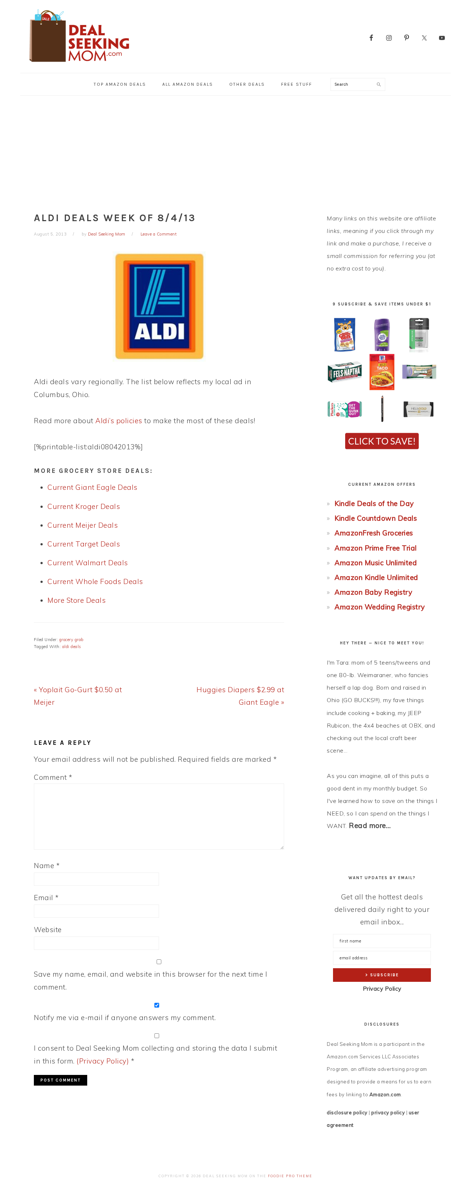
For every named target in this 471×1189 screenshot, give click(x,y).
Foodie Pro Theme (290, 1176)
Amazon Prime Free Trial (375, 548)
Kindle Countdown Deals (375, 518)
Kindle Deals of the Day (374, 503)
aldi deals (71, 646)
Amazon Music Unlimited (375, 562)
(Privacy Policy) (103, 1061)
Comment (53, 777)
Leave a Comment (159, 234)
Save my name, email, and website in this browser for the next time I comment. (150, 980)
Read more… (370, 825)
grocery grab (71, 639)
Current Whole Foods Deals (95, 581)
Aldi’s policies (118, 420)
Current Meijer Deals (82, 525)
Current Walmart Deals (87, 562)
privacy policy (388, 1112)
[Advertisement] (235, 150)
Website (48, 929)
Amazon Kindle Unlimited (376, 577)
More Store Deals (76, 600)
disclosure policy (347, 1112)
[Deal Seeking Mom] (79, 64)
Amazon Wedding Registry (379, 606)
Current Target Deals (83, 543)
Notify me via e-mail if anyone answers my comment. (125, 1017)
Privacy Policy (382, 988)
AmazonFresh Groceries (373, 532)
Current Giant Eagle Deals (92, 487)
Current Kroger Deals (83, 506)
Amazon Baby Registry (373, 592)
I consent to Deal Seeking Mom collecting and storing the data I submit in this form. (155, 1054)
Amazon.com (385, 1094)
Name (47, 865)
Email (46, 897)
